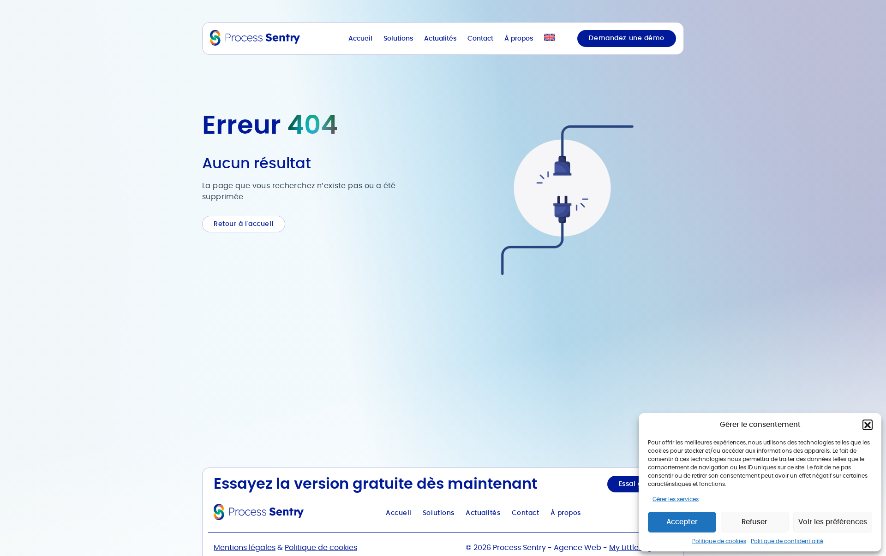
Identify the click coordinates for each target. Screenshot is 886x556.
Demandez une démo (626, 38)
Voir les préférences (832, 522)
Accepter (682, 522)
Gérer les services (676, 499)
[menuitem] (549, 38)
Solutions (398, 38)
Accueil (360, 38)
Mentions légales (244, 547)
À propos (518, 38)
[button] (867, 424)
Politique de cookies (719, 541)
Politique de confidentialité (787, 541)
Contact (480, 38)
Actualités (440, 38)
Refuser (754, 522)
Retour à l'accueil (244, 224)
